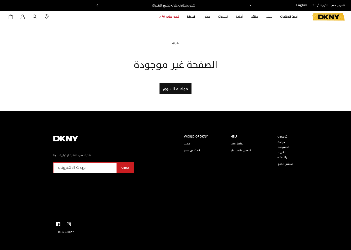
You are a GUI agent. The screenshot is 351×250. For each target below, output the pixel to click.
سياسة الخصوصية (283, 144)
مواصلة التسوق (175, 89)
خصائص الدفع (285, 164)
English (301, 5)
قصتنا (187, 143)
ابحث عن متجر (192, 150)
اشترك (125, 167)
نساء (269, 17)
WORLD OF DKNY (196, 136)
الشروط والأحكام (282, 154)
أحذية (239, 17)
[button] (269, 17)
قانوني (282, 136)
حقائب (255, 17)
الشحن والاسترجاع (241, 150)
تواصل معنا (237, 143)
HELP (234, 136)
